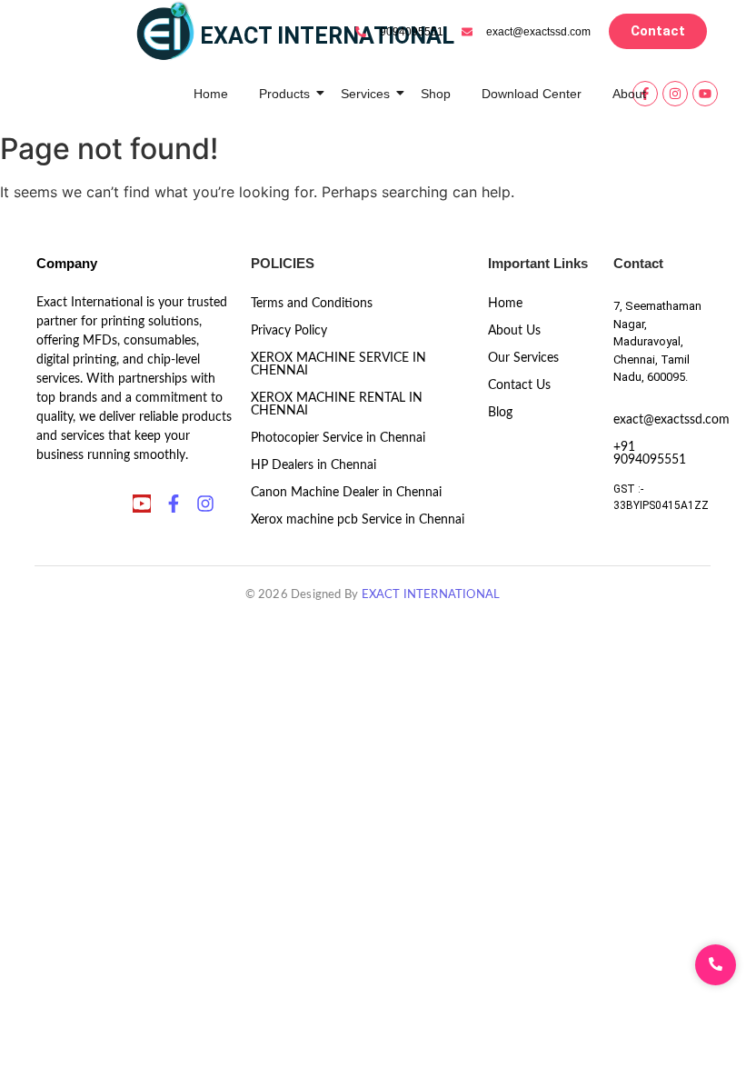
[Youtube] (705, 93)
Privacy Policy (289, 330)
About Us (514, 330)
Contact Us (519, 385)
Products (284, 93)
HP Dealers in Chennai (313, 465)
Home (211, 93)
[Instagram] (675, 93)
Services (365, 93)
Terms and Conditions (312, 303)
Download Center (532, 93)
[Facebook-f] (173, 503)
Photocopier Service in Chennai (338, 438)
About (629, 93)
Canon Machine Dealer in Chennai (346, 492)
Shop (436, 93)
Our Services (523, 358)
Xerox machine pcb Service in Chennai (357, 520)
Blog (500, 412)
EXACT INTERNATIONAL (431, 595)
